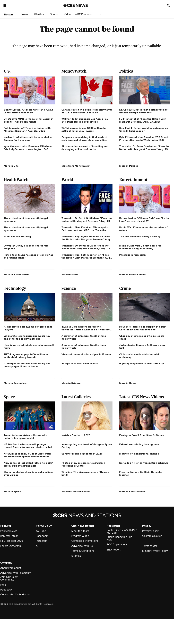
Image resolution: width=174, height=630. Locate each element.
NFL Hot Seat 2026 (11, 540)
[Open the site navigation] (27, 5)
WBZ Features (83, 14)
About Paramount (10, 568)
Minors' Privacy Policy (155, 550)
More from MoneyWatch (76, 165)
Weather (39, 14)
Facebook (42, 536)
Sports (54, 14)
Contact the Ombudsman (15, 594)
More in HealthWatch (16, 274)
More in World (70, 274)
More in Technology (16, 383)
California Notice (152, 536)
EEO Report (113, 549)
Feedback (6, 589)
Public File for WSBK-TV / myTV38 (122, 531)
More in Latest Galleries (76, 491)
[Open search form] (168, 5)
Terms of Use (150, 546)
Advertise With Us (82, 546)
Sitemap (76, 555)
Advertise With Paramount (15, 573)
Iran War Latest (9, 536)
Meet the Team (80, 531)
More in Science (71, 383)
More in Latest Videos (132, 491)
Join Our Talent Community (9, 578)
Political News (8, 531)
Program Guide (80, 536)
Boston (8, 14)
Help (3, 584)
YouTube (41, 531)
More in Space (12, 491)
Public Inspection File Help (119, 538)
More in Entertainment (132, 274)
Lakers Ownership (11, 546)
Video (67, 14)
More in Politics (128, 165)
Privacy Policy (150, 531)
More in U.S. (11, 165)
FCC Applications (117, 544)
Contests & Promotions (84, 540)
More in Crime (127, 383)
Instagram (41, 540)
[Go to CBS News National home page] (75, 5)
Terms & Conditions (82, 550)
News (25, 14)
